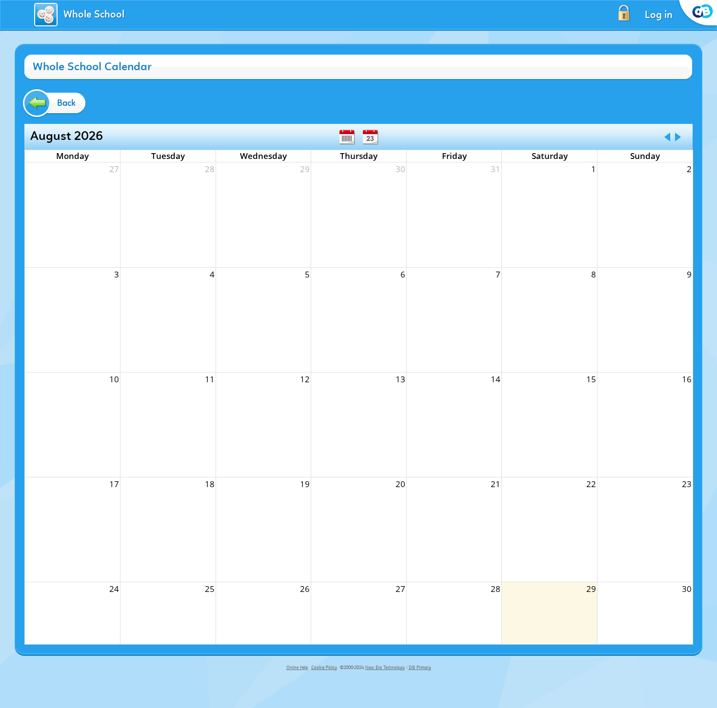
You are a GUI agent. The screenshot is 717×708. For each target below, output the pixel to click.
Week (347, 137)
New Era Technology (385, 667)
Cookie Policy (324, 667)
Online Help (297, 667)
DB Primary (420, 667)
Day (370, 137)
